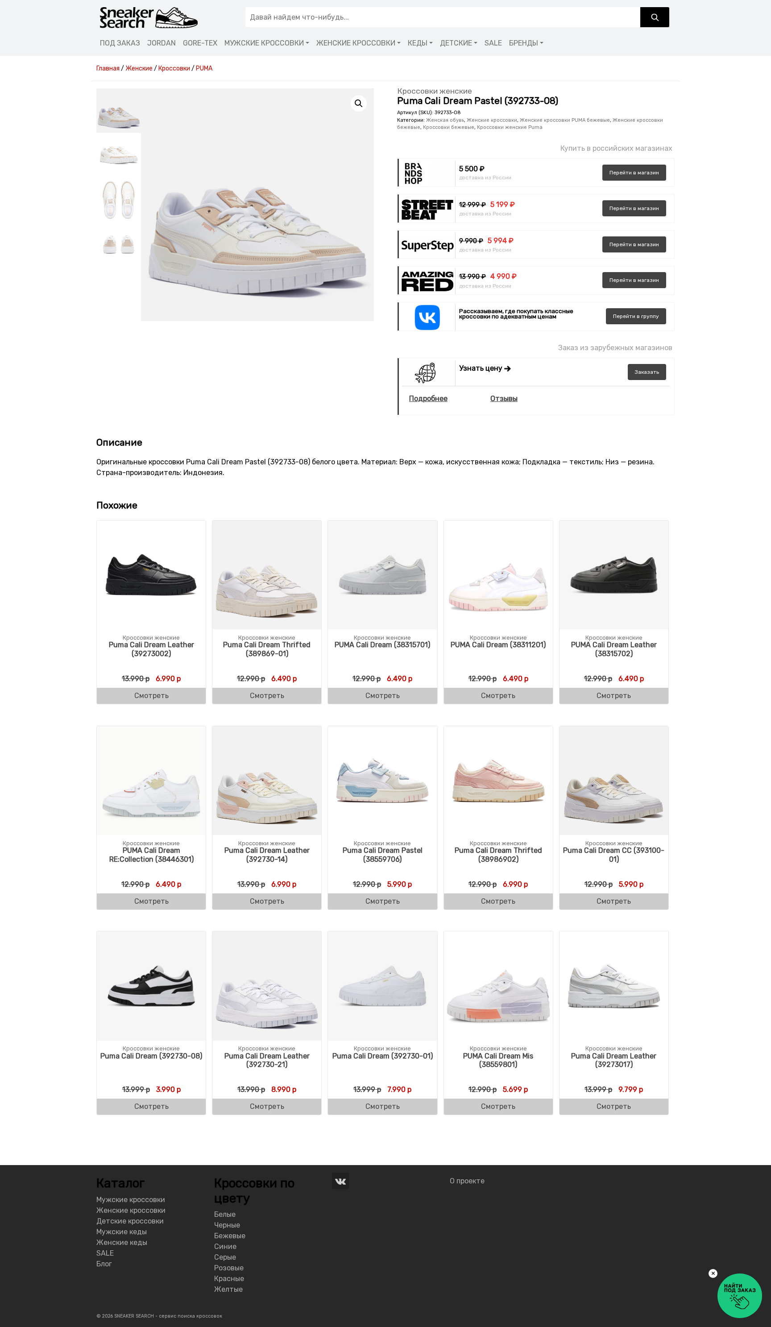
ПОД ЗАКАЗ (120, 43)
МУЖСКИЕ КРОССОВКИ (264, 43)
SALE (493, 43)
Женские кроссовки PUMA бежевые (565, 120)
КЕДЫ (417, 43)
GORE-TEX (200, 43)
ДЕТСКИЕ (456, 43)
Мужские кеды (121, 1232)
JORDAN (161, 43)
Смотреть (151, 695)
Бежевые (229, 1236)
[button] (359, 103)
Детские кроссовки (130, 1221)
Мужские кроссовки (130, 1199)
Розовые (229, 1268)
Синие (225, 1246)
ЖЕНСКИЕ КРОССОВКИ (355, 43)
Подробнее (428, 398)
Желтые (228, 1289)
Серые (225, 1257)
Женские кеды (121, 1242)
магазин (634, 172)
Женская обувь (445, 120)
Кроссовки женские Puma (510, 127)
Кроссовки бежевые (448, 127)
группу (636, 316)
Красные (229, 1278)
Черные (227, 1225)
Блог (104, 1264)
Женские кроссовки (492, 120)
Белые (225, 1214)
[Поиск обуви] (654, 17)
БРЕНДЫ (523, 43)
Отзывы (504, 398)
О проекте (467, 1181)
